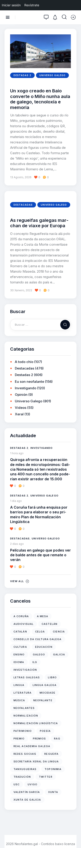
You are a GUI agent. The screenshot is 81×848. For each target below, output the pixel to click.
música (19, 700)
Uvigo (32, 784)
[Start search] (64, 17)
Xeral (19, 414)
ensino (19, 654)
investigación (25, 669)
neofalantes (24, 708)
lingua (19, 685)
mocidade (47, 692)
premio (19, 738)
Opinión (21, 394)
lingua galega (44, 685)
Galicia (59, 654)
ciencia (59, 631)
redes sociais (25, 753)
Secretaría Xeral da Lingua (36, 761)
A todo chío (24, 362)
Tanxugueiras (25, 769)
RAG (57, 738)
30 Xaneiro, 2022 (21, 290)
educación (43, 646)
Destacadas (23, 204)
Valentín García (27, 792)
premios (39, 738)
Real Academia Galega (32, 746)
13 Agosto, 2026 (21, 177)
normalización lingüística (36, 723)
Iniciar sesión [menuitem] (11, 5)
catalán (20, 631)
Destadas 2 (22, 75)
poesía (45, 730)
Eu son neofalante (29, 381)
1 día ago (16, 501)
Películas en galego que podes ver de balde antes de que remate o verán (40, 555)
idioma (19, 662)
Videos (20, 407)
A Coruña (21, 616)
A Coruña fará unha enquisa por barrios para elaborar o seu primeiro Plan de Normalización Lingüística (39, 514)
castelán (49, 623)
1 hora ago (17, 453)
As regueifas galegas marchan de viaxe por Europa (39, 223)
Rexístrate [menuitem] (31, 5)
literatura (23, 692)
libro (52, 677)
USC (17, 784)
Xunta (53, 792)
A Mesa (42, 616)
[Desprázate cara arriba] (74, 836)
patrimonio (23, 730)
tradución (22, 776)
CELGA (40, 631)
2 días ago (17, 543)
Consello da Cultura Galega (38, 639)
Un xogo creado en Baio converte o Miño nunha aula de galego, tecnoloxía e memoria (40, 99)
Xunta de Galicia (27, 799)
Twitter (45, 776)
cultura (20, 646)
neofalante (42, 700)
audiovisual (24, 623)
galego (39, 654)
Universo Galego (52, 75)
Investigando (25, 388)
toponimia (53, 769)
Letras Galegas (27, 677)
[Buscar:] (40, 324)
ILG (34, 662)
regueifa (51, 753)
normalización (26, 715)
